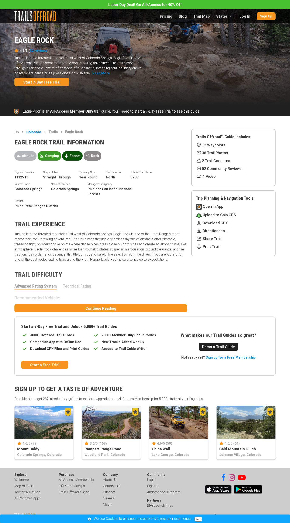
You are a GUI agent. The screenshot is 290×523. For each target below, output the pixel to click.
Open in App (212, 206)
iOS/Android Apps (27, 498)
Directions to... (215, 231)
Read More (101, 73)
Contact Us (111, 486)
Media (107, 504)
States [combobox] (222, 16)
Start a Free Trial (44, 365)
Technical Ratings (27, 492)
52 (38, 51)
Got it (198, 519)
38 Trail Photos (215, 153)
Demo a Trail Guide (218, 347)
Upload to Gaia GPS (219, 215)
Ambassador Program (163, 492)
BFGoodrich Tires (160, 505)
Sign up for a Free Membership (231, 357)
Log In (244, 16)
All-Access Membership (76, 480)
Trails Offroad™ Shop (74, 492)
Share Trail (211, 238)
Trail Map (201, 16)
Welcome (21, 480)
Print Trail (211, 246)
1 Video (209, 176)
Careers (109, 498)
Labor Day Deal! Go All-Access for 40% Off (145, 4)
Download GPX (215, 223)
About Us (110, 480)
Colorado (33, 132)
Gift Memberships (72, 486)
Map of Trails (24, 486)
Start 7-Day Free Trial (42, 82)
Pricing (166, 16)
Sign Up (266, 16)
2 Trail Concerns (216, 160)
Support (109, 492)
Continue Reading (100, 308)
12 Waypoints (213, 145)
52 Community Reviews (222, 168)
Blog (183, 16)
